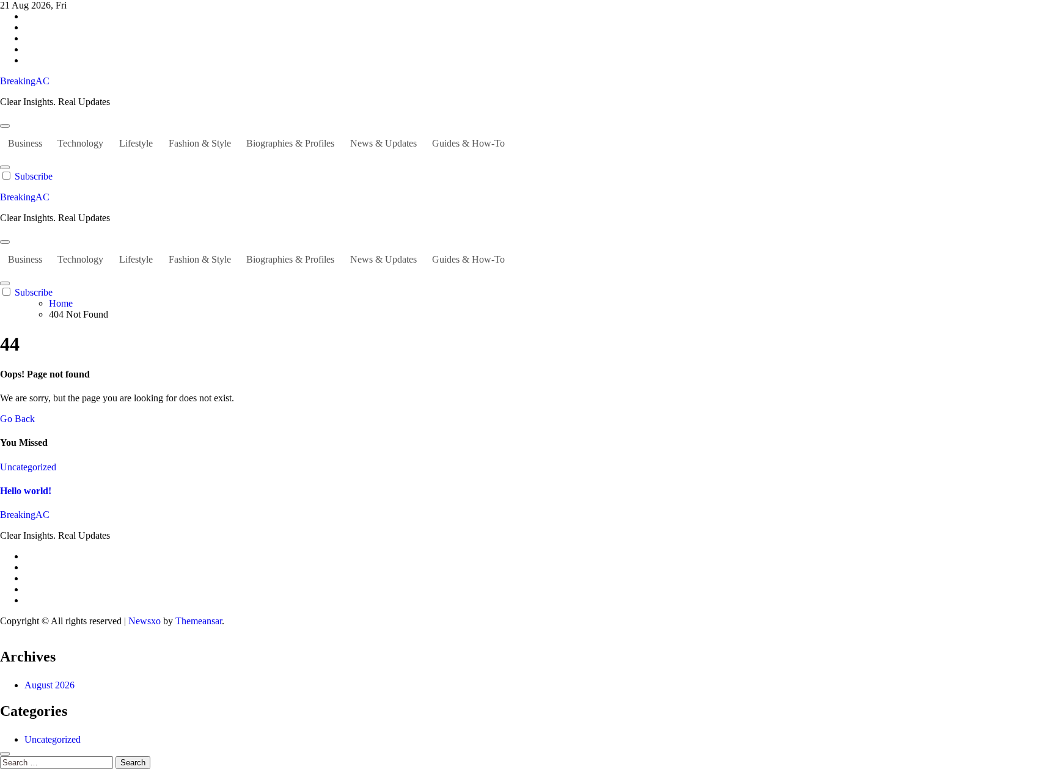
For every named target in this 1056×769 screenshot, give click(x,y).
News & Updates (383, 143)
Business (25, 143)
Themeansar (198, 621)
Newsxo (144, 621)
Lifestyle (136, 143)
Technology (80, 143)
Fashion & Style (200, 143)
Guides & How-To (468, 143)
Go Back (17, 419)
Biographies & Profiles (290, 143)
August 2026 (49, 685)
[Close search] (5, 754)
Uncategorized (28, 467)
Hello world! (25, 491)
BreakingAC (25, 81)
